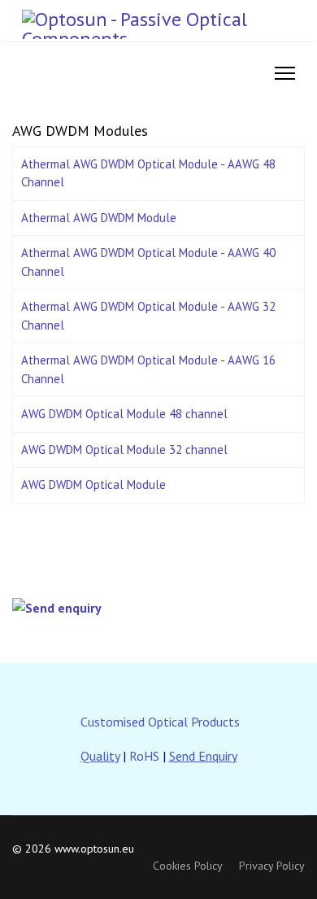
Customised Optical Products (160, 722)
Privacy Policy (272, 865)
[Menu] (285, 73)
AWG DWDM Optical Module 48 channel (124, 413)
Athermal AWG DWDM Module (98, 217)
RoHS (144, 756)
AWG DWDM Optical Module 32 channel (124, 449)
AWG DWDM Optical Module (93, 484)
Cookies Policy (188, 865)
